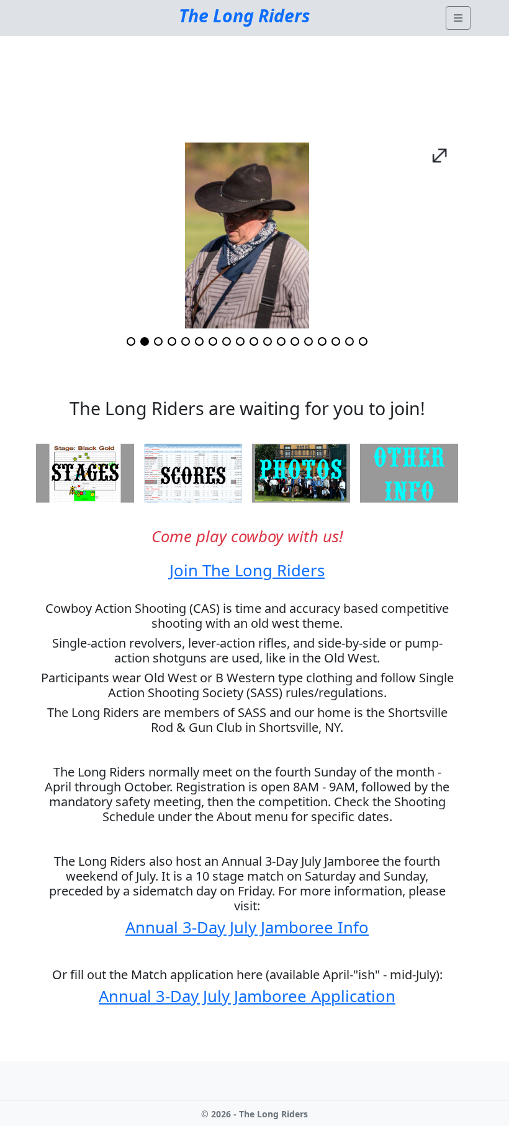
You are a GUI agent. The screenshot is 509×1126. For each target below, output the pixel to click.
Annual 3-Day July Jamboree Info (247, 927)
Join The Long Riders (247, 570)
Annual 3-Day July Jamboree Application (247, 996)
